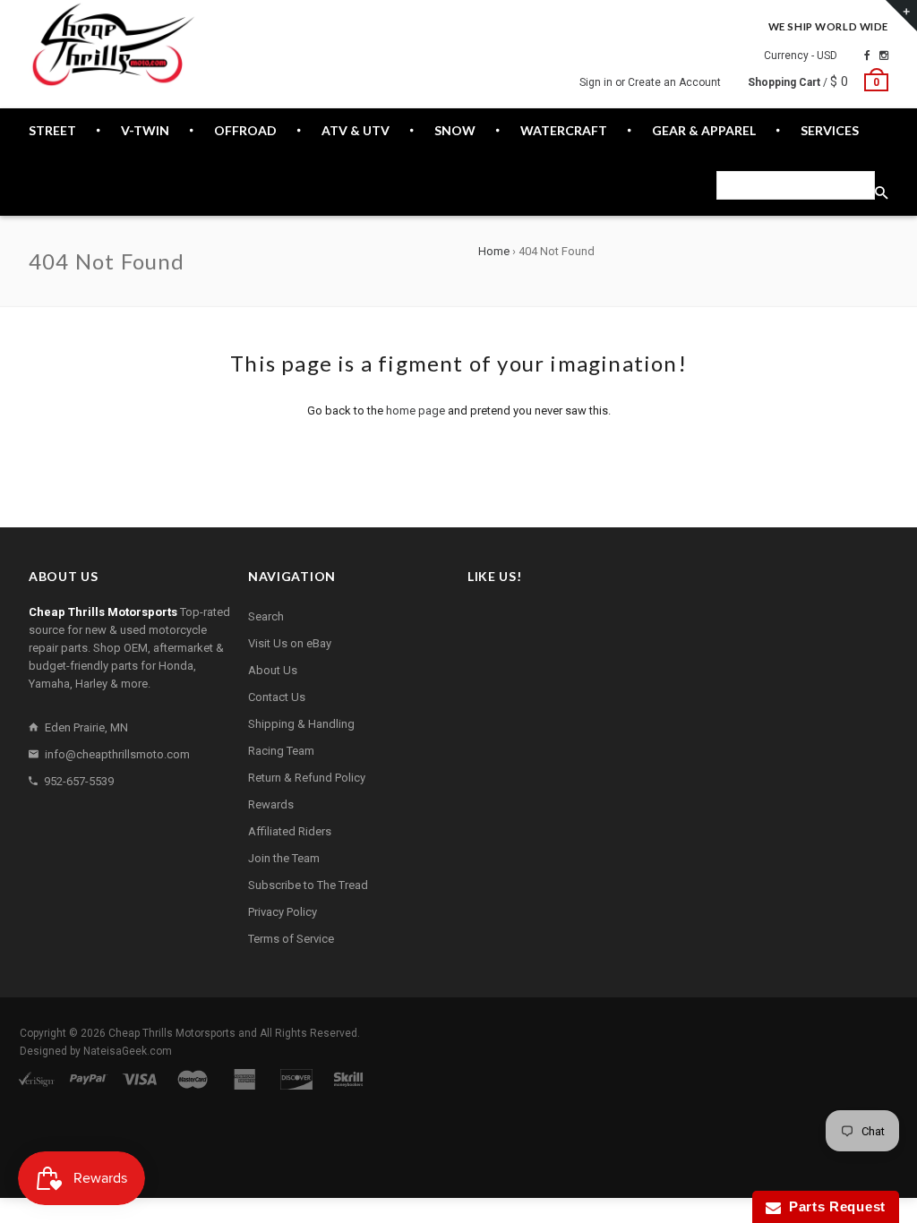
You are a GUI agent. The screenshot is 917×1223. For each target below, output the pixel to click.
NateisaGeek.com (127, 1051)
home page (415, 410)
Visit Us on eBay (289, 643)
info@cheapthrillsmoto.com (117, 754)
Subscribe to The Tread (308, 885)
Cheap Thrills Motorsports (172, 1033)
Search (266, 616)
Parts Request (834, 1206)
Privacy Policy (282, 912)
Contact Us (276, 697)
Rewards (271, 804)
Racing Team (281, 750)
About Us (272, 670)
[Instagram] (883, 55)
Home (494, 251)
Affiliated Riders (289, 831)
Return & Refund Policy (306, 777)
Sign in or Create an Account (650, 82)
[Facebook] (867, 55)
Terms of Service (291, 938)
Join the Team (284, 858)
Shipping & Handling (301, 724)
